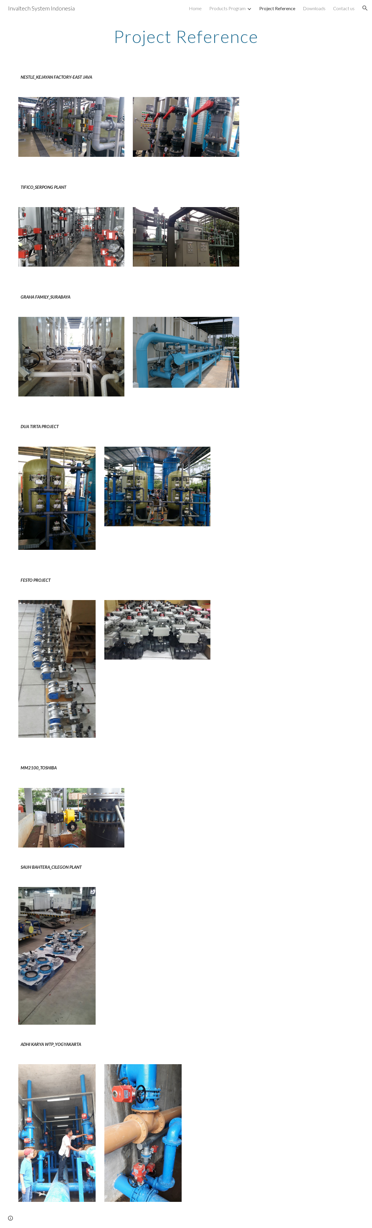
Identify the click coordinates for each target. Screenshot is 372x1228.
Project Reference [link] (277, 8)
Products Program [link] (227, 8)
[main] (186, 36)
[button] (365, 8)
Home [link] (195, 8)
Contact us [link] (344, 8)
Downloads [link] (314, 8)
